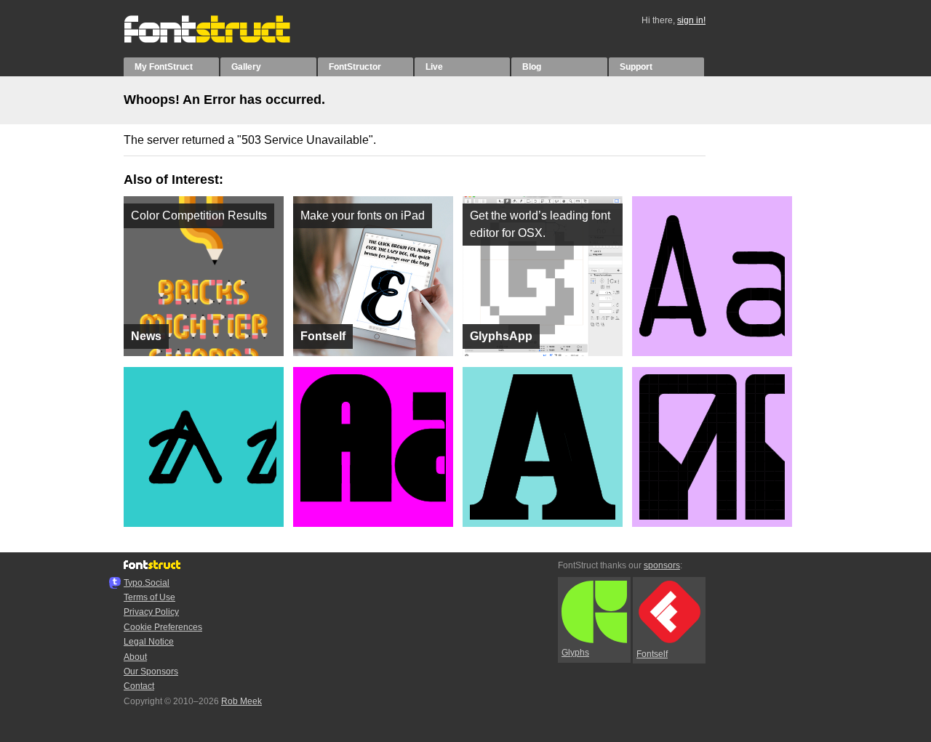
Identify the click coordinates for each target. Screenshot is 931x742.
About (135, 657)
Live (434, 67)
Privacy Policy (151, 612)
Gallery (246, 67)
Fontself (652, 654)
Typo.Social (146, 583)
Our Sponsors (151, 671)
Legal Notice (149, 642)
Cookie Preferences (163, 627)
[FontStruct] (222, 40)
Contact (139, 686)
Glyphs (575, 653)
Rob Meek (241, 701)
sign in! (691, 20)
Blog (531, 67)
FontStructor (355, 67)
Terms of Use (149, 597)
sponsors (662, 565)
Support (636, 67)
